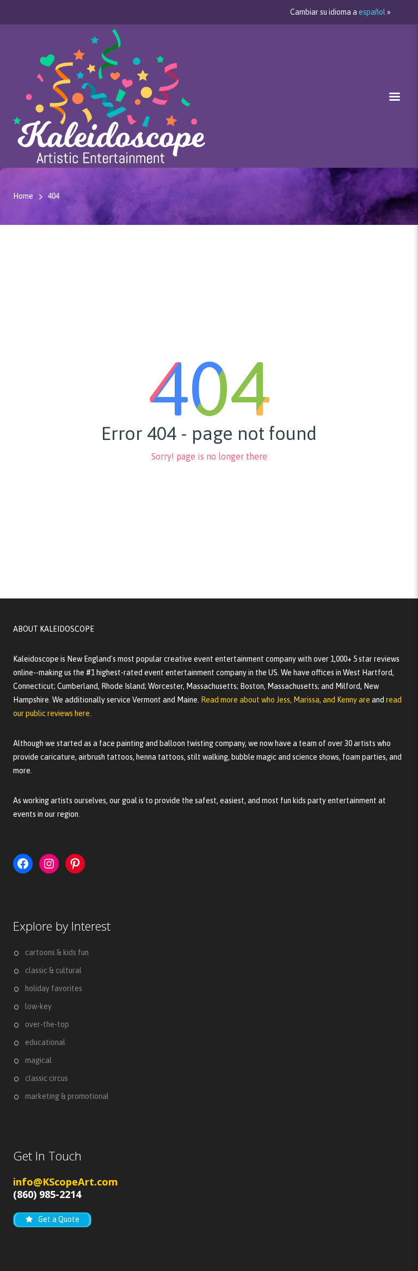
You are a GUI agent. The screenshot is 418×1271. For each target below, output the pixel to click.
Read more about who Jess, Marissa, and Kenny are (286, 699)
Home (23, 196)
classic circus (46, 1078)
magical (38, 1060)
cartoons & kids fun (57, 952)
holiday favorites (53, 988)
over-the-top (47, 1024)
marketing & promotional (67, 1096)
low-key (38, 1006)
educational (45, 1042)
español (372, 12)
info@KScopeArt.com (65, 1181)
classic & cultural (53, 970)
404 (53, 196)
